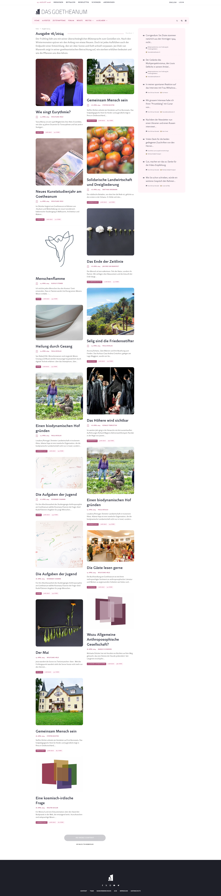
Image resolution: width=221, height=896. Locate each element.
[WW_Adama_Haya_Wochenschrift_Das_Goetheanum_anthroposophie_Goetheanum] (59, 396)
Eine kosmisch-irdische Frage (54, 800)
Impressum (124, 891)
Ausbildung (40, 219)
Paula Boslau (56, 351)
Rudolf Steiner (57, 283)
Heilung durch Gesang (54, 346)
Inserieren (58, 2)
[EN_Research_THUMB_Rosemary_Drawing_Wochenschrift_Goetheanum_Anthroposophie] (59, 472)
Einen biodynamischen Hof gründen (58, 428)
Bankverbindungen (104, 891)
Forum (71, 20)
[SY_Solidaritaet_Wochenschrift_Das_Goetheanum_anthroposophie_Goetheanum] (59, 701)
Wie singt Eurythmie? (53, 112)
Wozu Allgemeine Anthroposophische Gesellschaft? (103, 640)
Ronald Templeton (109, 425)
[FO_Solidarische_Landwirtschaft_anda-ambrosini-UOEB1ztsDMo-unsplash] (110, 150)
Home (37, 20)
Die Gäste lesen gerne (105, 568)
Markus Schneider (105, 649)
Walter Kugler (52, 808)
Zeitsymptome (59, 20)
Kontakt (83, 891)
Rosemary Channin (58, 499)
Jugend (39, 514)
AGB (115, 891)
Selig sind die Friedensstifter (110, 341)
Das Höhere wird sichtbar (107, 421)
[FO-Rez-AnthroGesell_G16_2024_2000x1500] (110, 611)
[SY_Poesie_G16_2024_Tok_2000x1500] (59, 249)
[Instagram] (110, 885)
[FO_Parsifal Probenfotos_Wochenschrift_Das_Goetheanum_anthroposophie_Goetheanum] (110, 390)
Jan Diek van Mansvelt (110, 266)
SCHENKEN (96, 2)
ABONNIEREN (108, 2)
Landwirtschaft (42, 451)
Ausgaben (100, 20)
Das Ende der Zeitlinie (105, 262)
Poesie (38, 298)
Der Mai (42, 653)
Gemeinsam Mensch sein (56, 731)
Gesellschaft (41, 750)
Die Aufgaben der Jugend (56, 495)
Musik (38, 366)
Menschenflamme (50, 279)
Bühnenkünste (92, 440)
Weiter (88, 20)
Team (92, 891)
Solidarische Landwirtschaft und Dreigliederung (109, 182)
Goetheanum (92, 587)
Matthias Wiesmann (109, 189)
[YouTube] (114, 885)
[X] (106, 885)
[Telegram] (118, 885)
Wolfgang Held (57, 117)
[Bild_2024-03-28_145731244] (110, 231)
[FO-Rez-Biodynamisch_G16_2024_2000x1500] (59, 774)
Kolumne (39, 672)
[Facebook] (102, 885)
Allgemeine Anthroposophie (96, 663)
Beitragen (70, 2)
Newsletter (83, 2)
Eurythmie (40, 132)
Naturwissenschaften (94, 281)
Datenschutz (136, 891)
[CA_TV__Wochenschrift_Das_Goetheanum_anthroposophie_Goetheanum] (59, 82)
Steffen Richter (53, 736)
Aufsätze (46, 20)
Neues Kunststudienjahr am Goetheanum (58, 194)
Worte (80, 20)
